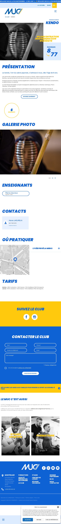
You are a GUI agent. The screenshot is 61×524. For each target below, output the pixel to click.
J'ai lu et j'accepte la (19, 367)
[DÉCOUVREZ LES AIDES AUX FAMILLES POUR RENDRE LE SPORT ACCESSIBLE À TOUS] (59, 388)
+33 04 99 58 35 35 (10, 489)
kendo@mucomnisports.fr (13, 225)
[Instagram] (48, 468)
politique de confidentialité (24, 367)
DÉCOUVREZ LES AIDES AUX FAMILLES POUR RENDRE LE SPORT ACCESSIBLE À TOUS (28, 388)
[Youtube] (53, 468)
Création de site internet (24, 500)
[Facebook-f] (44, 468)
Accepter (28, 519)
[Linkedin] (58, 468)
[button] (58, 507)
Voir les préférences (52, 519)
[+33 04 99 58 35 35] (2, 489)
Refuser (39, 519)
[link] (49, 5)
